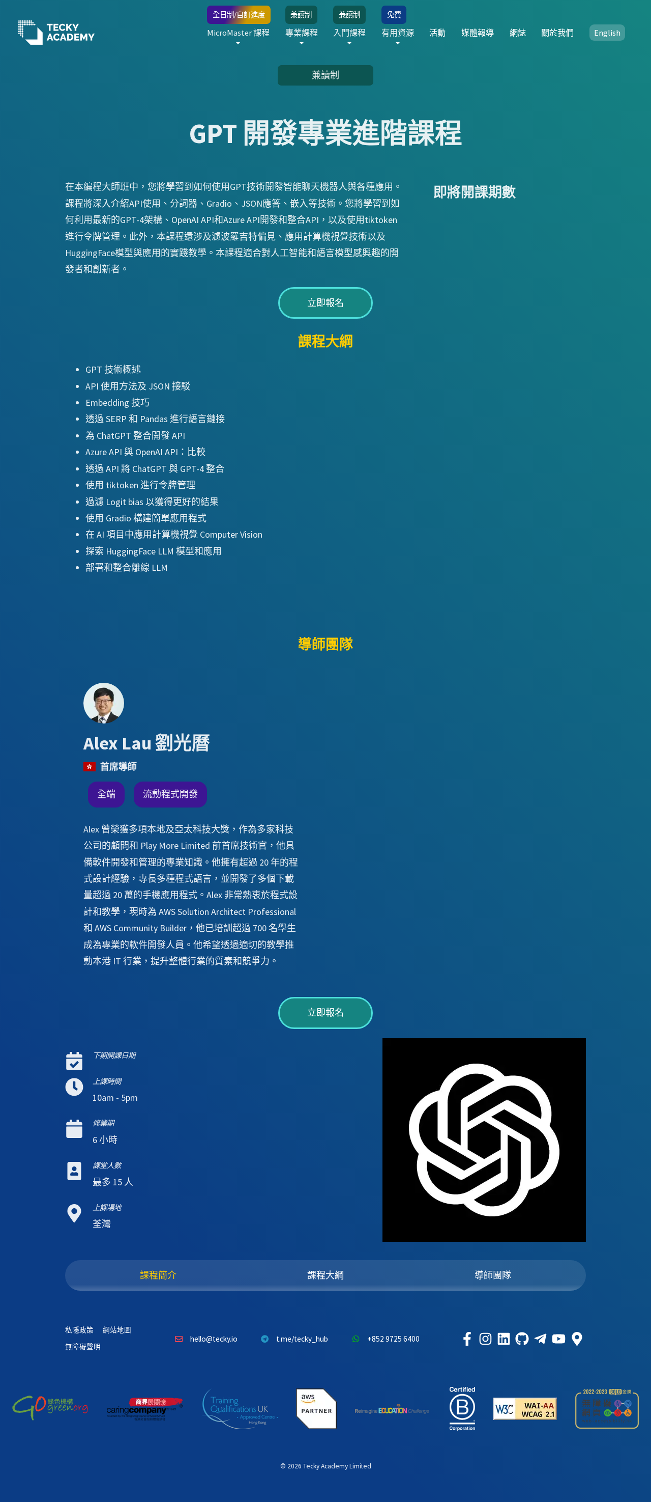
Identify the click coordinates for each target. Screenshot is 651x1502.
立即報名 (325, 303)
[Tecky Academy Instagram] (485, 1339)
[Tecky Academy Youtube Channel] (558, 1339)
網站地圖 (117, 1330)
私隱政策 (79, 1330)
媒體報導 (477, 32)
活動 (437, 32)
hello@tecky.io (214, 1339)
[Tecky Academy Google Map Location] (577, 1339)
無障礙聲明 (83, 1347)
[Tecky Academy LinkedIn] (503, 1339)
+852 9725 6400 (393, 1339)
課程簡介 (158, 1275)
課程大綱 (325, 1275)
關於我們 (557, 32)
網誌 (518, 32)
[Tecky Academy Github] (522, 1339)
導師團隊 (493, 1275)
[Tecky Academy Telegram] (540, 1339)
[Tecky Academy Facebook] (467, 1339)
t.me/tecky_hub (302, 1339)
